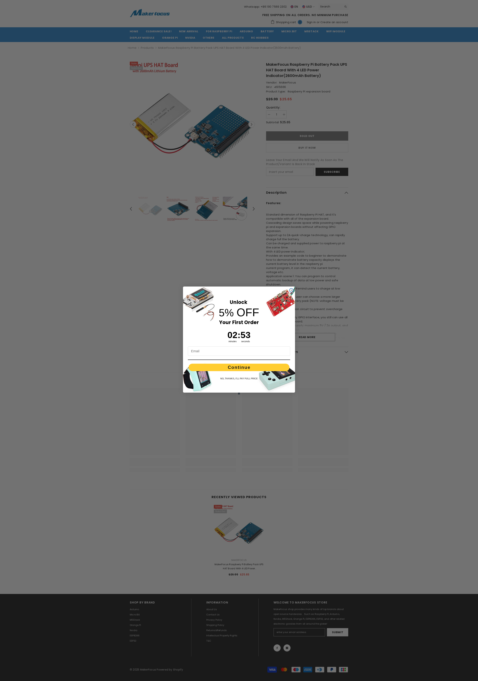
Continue (239, 367)
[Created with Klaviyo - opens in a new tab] (239, 393)
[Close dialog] (291, 290)
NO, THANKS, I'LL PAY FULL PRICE (239, 378)
